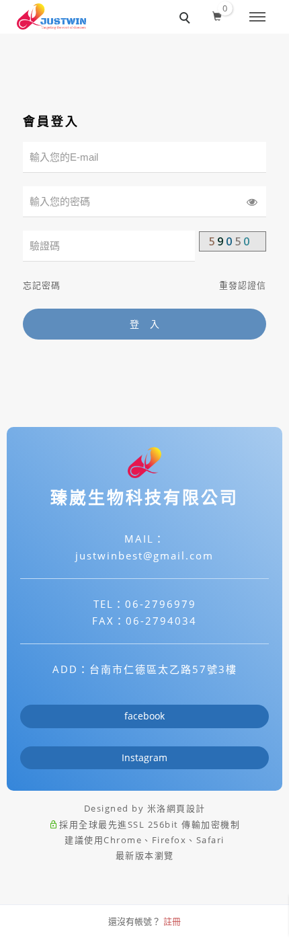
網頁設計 (186, 808)
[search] (187, 19)
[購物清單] (217, 14)
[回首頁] (51, 16)
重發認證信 (242, 285)
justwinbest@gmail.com (144, 555)
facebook (144, 715)
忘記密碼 (41, 285)
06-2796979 (160, 604)
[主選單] (257, 17)
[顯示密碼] (252, 201)
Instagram (144, 757)
